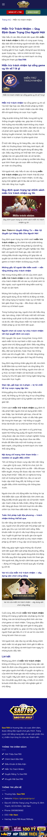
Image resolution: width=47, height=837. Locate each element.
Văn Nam (13, 814)
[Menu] (3, 4)
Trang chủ (6, 19)
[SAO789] (23, 4)
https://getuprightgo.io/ (24, 798)
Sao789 (6, 727)
